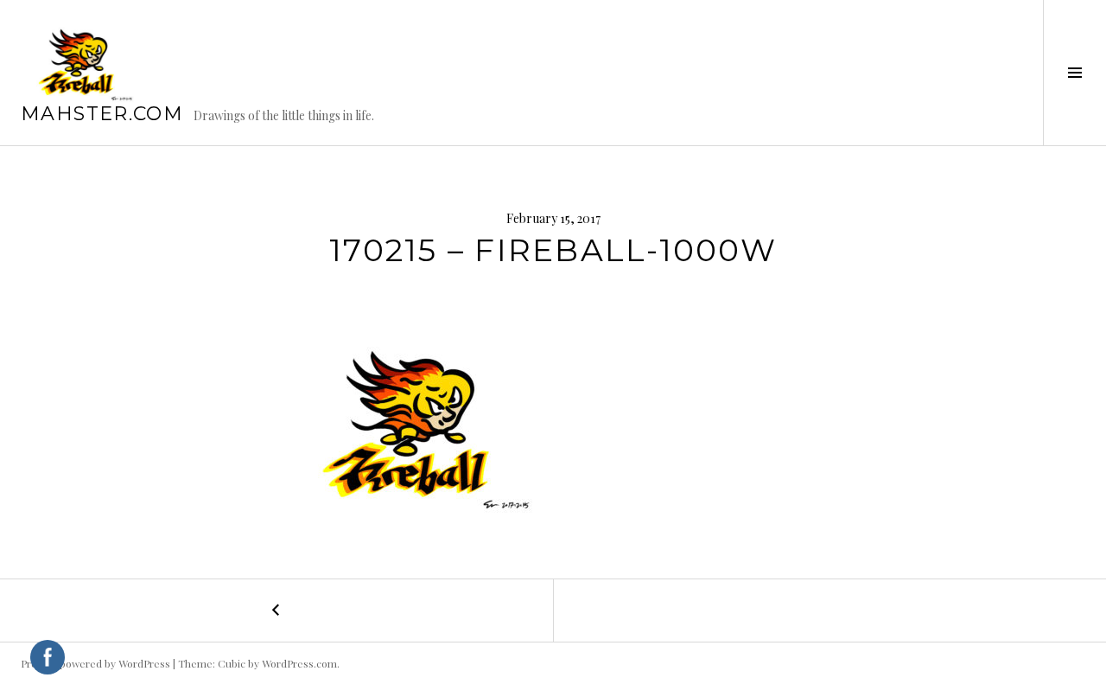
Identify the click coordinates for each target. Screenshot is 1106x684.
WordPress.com (299, 663)
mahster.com (102, 113)
